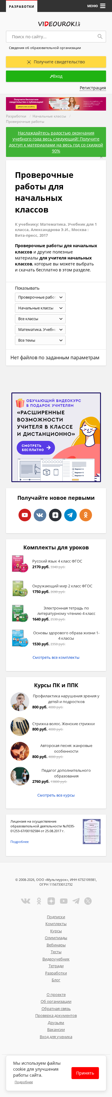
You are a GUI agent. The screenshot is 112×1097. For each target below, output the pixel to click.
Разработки (21, 6)
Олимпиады (56, 937)
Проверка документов (56, 1015)
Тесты (56, 951)
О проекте (56, 994)
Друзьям (56, 1022)
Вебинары (56, 945)
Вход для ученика (56, 1036)
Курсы (56, 930)
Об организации (56, 1001)
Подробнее (19, 841)
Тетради (56, 965)
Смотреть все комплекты (56, 657)
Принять (85, 1073)
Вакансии (56, 1029)
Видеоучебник (56, 959)
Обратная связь (56, 1008)
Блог (56, 980)
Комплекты (56, 923)
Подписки (56, 916)
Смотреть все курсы (56, 795)
